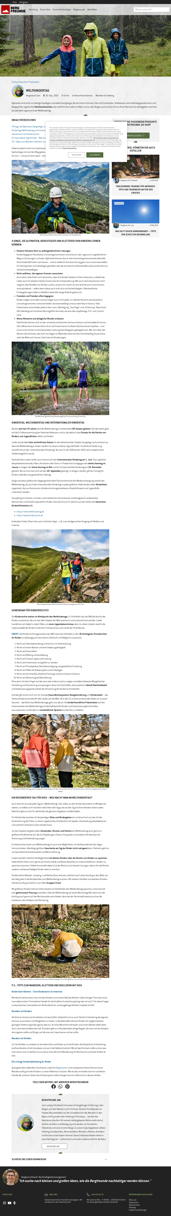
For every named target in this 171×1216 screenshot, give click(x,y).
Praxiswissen (34, 82)
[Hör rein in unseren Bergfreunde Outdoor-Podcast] (15, 1204)
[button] (53, 1086)
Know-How (45, 9)
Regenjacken (62, 1067)
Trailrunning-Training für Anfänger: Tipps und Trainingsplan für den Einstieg (135, 189)
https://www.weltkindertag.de (30, 511)
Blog (16, 82)
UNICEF (15, 633)
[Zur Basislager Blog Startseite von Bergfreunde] (14, 9)
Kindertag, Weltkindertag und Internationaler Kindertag (37, 130)
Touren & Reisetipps (62, 9)
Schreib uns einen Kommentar (29, 1159)
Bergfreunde (79, 9)
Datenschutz (134, 1205)
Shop (15, 2)
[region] (86, 142)
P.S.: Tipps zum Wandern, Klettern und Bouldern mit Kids (37, 141)
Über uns (132, 1200)
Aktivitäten (92, 9)
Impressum (134, 1202)
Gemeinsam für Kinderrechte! (25, 134)
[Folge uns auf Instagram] (5, 1204)
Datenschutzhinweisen (69, 148)
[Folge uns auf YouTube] (10, 1204)
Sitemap (132, 1207)
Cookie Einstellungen (138, 1210)
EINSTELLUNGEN (76, 155)
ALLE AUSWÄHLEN (95, 155)
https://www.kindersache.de (30, 515)
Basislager (23, 2)
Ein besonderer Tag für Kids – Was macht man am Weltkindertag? (41, 138)
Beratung (33, 9)
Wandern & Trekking (105, 95)
